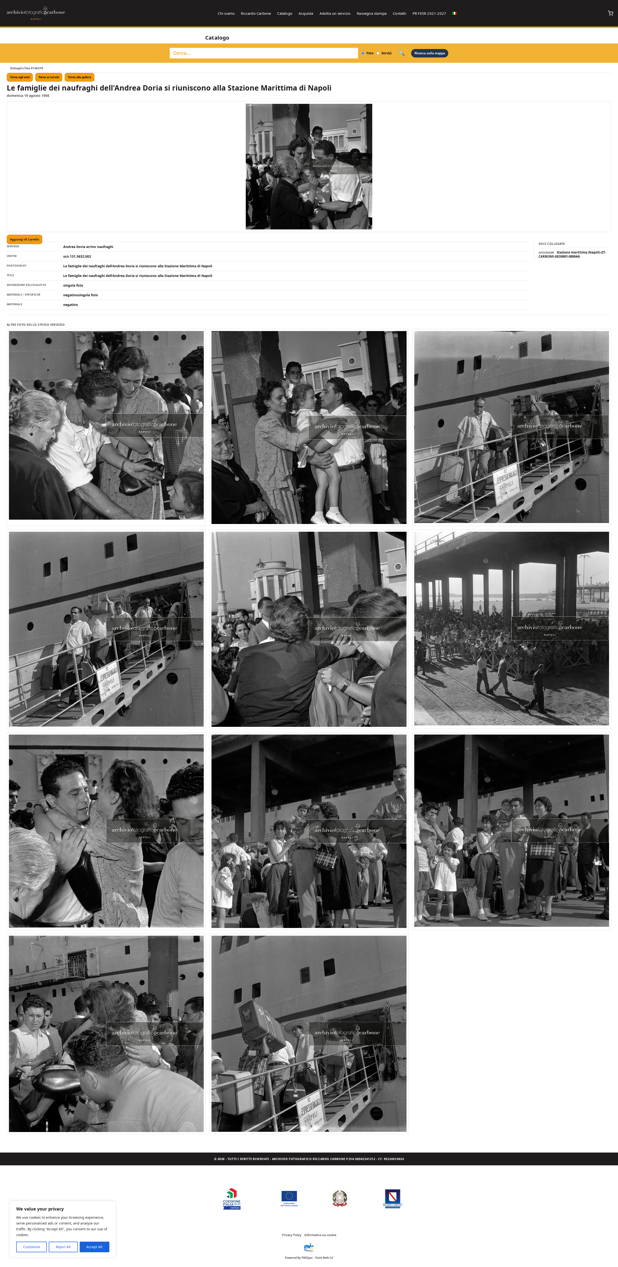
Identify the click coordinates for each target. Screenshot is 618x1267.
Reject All (63, 1247)
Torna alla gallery (79, 77)
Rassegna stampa (371, 13)
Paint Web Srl (324, 1258)
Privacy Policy (292, 1235)
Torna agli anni (20, 77)
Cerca (401, 53)
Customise (31, 1247)
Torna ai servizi (48, 77)
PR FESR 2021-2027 (429, 13)
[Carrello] (610, 13)
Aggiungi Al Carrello (24, 239)
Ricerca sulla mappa (429, 53)
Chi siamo (226, 13)
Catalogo (284, 13)
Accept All (94, 1247)
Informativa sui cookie (320, 1235)
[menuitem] (454, 13)
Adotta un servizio (335, 13)
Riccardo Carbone (256, 13)
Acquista (306, 13)
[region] (63, 1229)
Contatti (399, 13)
